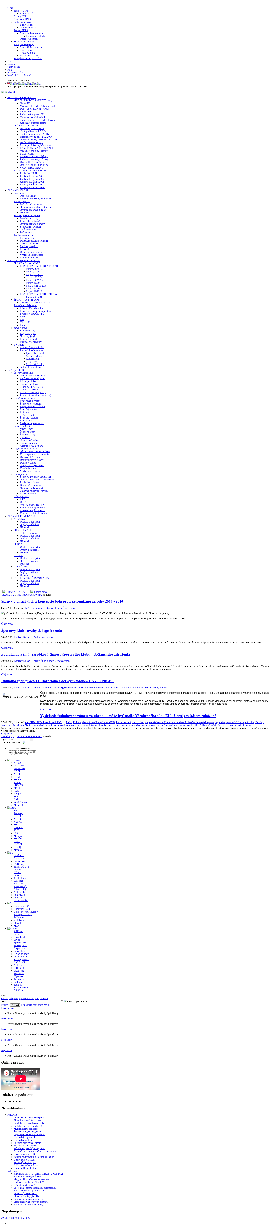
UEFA (198, 725)
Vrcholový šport (226, 725)
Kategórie (34, 998)
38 (31, 594)
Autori (25, 998)
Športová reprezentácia (152, 725)
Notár (75, 687)
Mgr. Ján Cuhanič (34, 608)
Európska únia (102, 722)
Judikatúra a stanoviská (173, 722)
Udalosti (44, 998)
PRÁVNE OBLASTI (18, 592)
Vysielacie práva (243, 725)
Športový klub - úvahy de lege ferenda (31, 630)
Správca (132, 687)
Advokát (37, 687)
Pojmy (18, 998)
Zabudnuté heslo (40, 1005)
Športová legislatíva (130, 725)
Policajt (82, 687)
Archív (36, 637)
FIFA (112, 722)
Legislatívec (66, 687)
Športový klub (171, 725)
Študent (140, 687)
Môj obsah (6, 1050)
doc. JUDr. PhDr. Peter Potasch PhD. (43, 722)
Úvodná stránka (62, 661)
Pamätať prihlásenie (77, 1001)
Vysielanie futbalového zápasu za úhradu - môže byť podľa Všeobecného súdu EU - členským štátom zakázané (128, 716)
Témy (12, 998)
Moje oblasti (7, 1018)
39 (33, 594)
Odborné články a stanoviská (30, 725)
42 (41, 594)
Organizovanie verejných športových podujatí (67, 725)
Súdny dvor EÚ (186, 725)
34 (21, 594)
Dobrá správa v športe (84, 722)
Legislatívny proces (224, 722)
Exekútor (54, 687)
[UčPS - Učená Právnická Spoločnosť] (2, 92)
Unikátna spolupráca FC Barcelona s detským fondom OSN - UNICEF (57, 681)
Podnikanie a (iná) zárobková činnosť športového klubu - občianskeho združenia (65, 654)
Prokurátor (91, 687)
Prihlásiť (5, 1005)
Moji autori (6, 1039)
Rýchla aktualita (54, 608)
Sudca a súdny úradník (156, 687)
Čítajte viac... (7, 624)
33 (19, 594)
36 (26, 594)
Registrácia (26, 1005)
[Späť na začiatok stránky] (1, 2)
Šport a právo (41, 592)
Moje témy (6, 1029)
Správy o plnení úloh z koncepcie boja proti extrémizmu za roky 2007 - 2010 (62, 601)
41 (39, 594)
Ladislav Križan (22, 637)
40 (36, 594)
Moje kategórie (8, 1008)
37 (29, 594)
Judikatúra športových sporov (199, 722)
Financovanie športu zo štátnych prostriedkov (138, 722)
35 (23, 594)
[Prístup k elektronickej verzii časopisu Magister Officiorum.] (10, 92)
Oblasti (4, 998)
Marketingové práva (244, 722)
